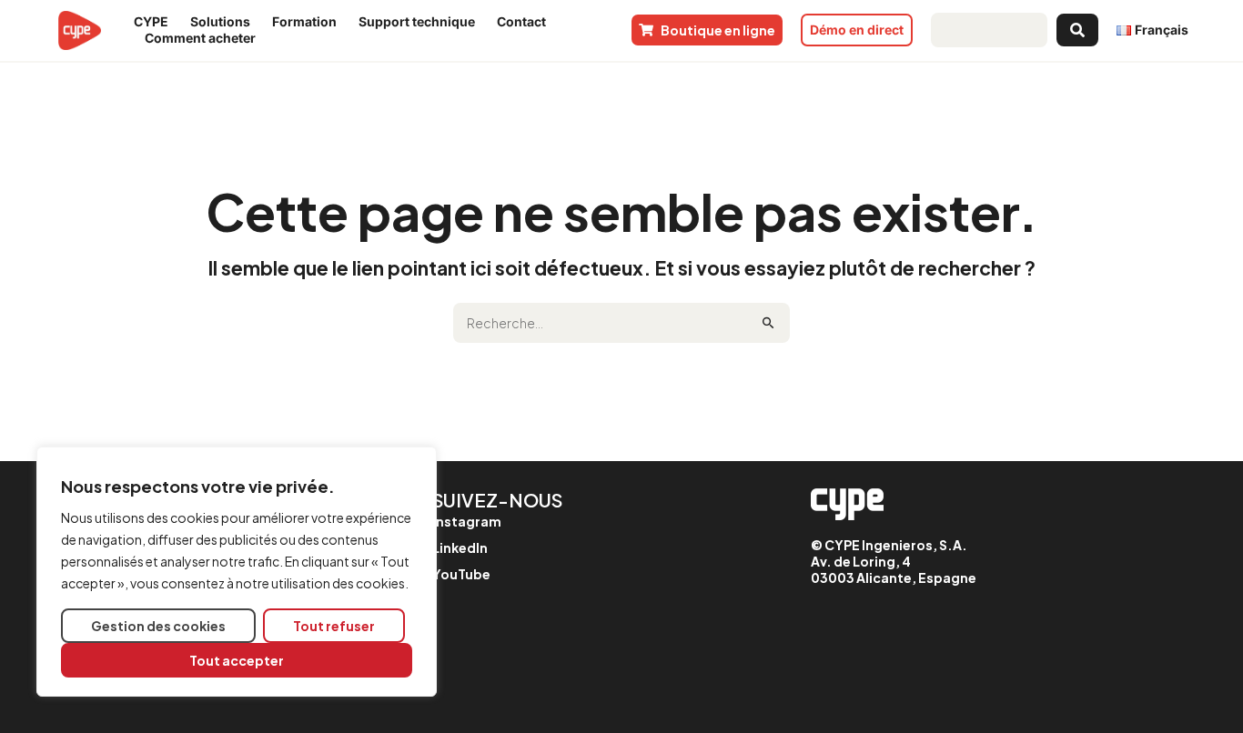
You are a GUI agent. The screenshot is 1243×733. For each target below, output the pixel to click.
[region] (236, 572)
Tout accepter (236, 660)
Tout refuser (334, 626)
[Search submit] (1077, 30)
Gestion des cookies (158, 626)
